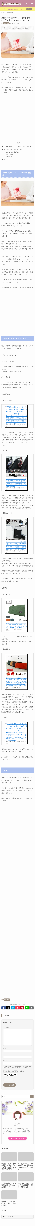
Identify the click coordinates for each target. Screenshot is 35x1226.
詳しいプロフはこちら (17, 1138)
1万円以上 (9, 156)
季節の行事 (6, 23)
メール (5, 1054)
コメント (6, 1027)
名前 (4, 1048)
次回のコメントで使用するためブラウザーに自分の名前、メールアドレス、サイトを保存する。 (18, 1067)
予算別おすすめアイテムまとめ (14, 149)
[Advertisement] (17, 116)
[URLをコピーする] (31, 1007)
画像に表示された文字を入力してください (14, 1071)
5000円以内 (9, 154)
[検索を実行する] (32, 1096)
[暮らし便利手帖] (11, 3)
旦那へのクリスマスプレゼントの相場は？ (17, 146)
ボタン (29, 9)
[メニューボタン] (32, 3)
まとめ (6, 159)
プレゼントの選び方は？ (13, 152)
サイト (5, 1060)
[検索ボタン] (26, 3)
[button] (3, 1007)
